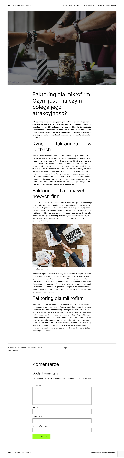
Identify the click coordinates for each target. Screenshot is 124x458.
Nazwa (35, 407)
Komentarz (37, 385)
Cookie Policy (67, 5)
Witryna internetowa (40, 426)
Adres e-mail (37, 417)
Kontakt (77, 5)
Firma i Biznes (37, 348)
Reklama (101, 5)
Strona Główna (111, 5)
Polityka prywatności (89, 5)
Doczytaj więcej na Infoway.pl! (19, 5)
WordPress (112, 452)
